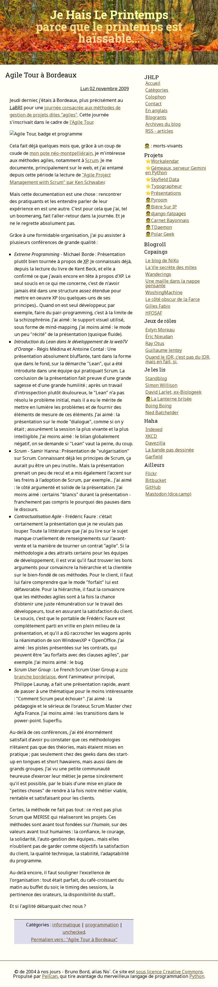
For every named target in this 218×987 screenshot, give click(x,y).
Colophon (155, 97)
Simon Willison (161, 385)
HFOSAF (153, 313)
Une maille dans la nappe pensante (172, 283)
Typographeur (166, 186)
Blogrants (155, 117)
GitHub (153, 487)
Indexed (153, 429)
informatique (66, 925)
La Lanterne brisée (171, 399)
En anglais (156, 110)
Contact (153, 103)
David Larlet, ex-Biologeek (173, 392)
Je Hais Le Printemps (109, 26)
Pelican (50, 976)
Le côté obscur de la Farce (172, 299)
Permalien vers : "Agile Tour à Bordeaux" (74, 939)
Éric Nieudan (159, 336)
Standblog (156, 378)
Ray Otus (154, 343)
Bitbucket (155, 480)
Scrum (91, 160)
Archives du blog (163, 124)
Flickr (151, 473)
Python (196, 976)
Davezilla (155, 443)
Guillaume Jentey (163, 350)
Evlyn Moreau (160, 330)
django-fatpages (168, 213)
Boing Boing (158, 406)
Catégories (156, 90)
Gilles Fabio (157, 306)
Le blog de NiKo (162, 260)
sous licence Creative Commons (169, 971)
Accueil (152, 83)
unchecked (73, 932)
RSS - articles (159, 131)
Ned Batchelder (162, 412)
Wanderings (158, 274)
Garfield (153, 457)
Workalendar (165, 161)
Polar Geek (162, 234)
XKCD (151, 436)
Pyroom (159, 200)
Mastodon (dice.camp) (168, 494)
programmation (102, 925)
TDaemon (161, 227)
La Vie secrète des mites (171, 267)
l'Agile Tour (81, 122)
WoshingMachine (164, 292)
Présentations (166, 193)
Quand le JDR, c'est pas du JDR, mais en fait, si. (177, 359)
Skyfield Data (165, 179)
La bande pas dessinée (169, 450)
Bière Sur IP (164, 207)
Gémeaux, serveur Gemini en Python (175, 170)
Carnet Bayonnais (170, 220)
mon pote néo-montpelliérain (61, 153)
